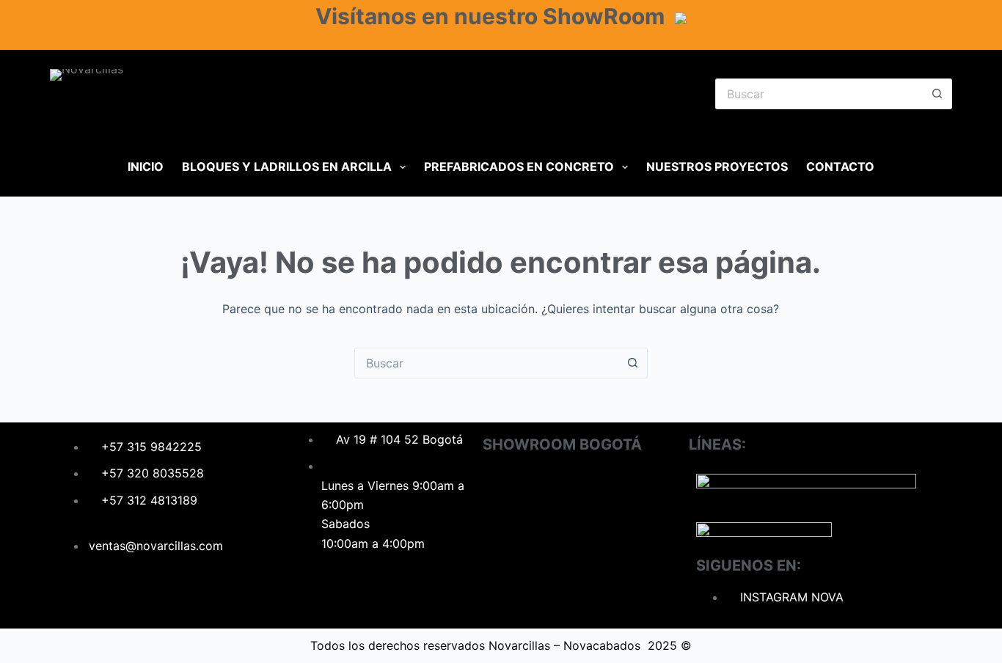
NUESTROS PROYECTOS (717, 166)
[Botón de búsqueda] (937, 93)
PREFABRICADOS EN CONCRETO (519, 166)
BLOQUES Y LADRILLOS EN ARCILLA (287, 166)
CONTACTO (840, 166)
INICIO (146, 166)
